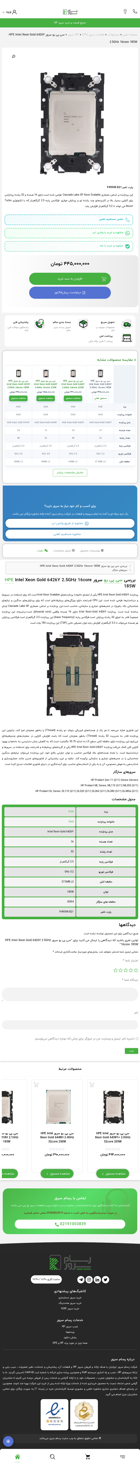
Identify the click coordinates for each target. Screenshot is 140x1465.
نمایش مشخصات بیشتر (70, 472)
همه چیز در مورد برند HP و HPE (70, 1343)
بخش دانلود (70, 1337)
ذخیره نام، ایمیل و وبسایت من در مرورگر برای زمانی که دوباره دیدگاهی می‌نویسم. (84, 1039)
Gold (71, 821)
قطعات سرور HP (89, 35)
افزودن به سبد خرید (70, 279)
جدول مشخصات (62, 550)
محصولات (113, 35)
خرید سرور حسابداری (70, 1297)
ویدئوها (70, 1332)
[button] (13, 56)
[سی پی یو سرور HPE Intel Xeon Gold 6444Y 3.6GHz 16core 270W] (46, 373)
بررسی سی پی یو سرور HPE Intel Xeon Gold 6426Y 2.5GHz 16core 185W (83, 566)
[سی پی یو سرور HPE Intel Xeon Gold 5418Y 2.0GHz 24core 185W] (18, 373)
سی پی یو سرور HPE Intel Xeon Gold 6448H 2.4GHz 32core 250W (57, 1137)
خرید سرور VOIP (70, 1308)
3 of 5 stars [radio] (126, 970)
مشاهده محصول (73, 398)
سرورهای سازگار (119, 570)
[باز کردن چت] (8, 1441)
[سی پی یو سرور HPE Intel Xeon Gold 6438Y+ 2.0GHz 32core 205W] (91, 1084)
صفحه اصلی (130, 35)
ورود (8, 12)
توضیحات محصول (90, 550)
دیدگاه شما (130, 980)
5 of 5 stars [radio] (115, 970)
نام (136, 1013)
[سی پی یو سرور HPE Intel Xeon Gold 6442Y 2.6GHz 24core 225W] (73, 373)
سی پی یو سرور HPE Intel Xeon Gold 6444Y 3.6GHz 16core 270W (45, 384)
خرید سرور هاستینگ (70, 1303)
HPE (9, 580)
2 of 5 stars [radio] (131, 970)
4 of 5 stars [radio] (120, 970)
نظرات (40, 550)
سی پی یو (113, 580)
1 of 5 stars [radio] (136, 970)
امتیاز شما (130, 961)
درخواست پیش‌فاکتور (68, 293)
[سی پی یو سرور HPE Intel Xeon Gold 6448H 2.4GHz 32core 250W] (36, 1084)
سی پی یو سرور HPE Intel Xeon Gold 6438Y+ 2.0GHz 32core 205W (113, 1137)
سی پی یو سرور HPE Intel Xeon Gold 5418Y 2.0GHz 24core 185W (18, 384)
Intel (71, 811)
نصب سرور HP (70, 1326)
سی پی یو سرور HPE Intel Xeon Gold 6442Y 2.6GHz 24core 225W (73, 384)
